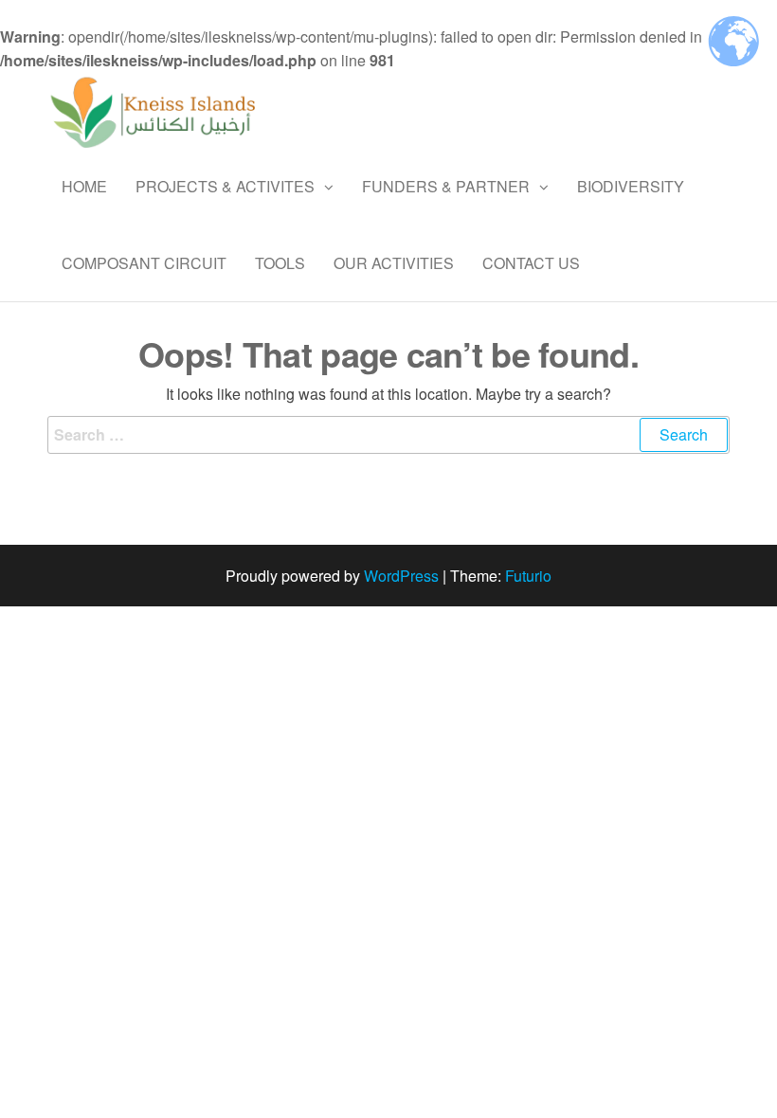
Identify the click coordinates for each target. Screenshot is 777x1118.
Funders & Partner (446, 186)
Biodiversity (630, 186)
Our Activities (394, 263)
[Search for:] (388, 435)
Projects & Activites (225, 186)
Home (84, 186)
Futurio (528, 575)
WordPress (401, 575)
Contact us (531, 263)
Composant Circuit (144, 263)
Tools (280, 263)
